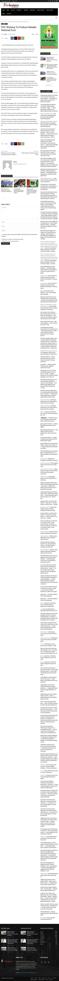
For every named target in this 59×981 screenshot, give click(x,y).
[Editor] (2, 34)
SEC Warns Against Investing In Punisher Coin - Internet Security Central (48, 543)
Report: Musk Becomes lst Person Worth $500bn (49, 425)
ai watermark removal (45, 437)
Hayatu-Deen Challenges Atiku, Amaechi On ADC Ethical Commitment (49, 146)
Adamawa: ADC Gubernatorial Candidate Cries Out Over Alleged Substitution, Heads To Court (32, 191)
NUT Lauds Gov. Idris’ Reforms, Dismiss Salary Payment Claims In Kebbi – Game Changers (48, 313)
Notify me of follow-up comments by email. (13, 239)
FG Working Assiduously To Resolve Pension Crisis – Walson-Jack (49, 496)
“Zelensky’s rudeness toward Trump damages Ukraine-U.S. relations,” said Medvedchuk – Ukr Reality (48, 615)
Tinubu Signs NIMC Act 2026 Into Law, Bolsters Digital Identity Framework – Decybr (48, 106)
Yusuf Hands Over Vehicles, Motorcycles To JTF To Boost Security (47, 334)
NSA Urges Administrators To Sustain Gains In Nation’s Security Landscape (48, 401)
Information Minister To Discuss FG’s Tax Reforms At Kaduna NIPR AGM (49, 795)
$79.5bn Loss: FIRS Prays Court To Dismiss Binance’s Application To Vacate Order (48, 604)
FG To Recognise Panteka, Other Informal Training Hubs (49, 464)
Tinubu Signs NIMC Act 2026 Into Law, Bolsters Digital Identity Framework (48, 109)
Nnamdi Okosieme (44, 911)
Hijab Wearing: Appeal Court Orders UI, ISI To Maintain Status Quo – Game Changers (49, 97)
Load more (48, 85)
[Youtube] (57, 1)
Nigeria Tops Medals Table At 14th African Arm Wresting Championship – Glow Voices (49, 484)
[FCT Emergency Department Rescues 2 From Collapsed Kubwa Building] (19, 183)
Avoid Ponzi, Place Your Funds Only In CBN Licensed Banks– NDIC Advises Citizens (48, 419)
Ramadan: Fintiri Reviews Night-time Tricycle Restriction (48, 226)
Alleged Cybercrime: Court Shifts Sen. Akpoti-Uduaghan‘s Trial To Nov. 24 (49, 375)
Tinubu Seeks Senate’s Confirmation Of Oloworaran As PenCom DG (48, 838)
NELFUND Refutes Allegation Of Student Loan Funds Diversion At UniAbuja (48, 237)
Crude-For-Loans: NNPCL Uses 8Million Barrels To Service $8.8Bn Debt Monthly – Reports (48, 899)
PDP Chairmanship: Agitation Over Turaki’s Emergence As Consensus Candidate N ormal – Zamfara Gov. (48, 346)
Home (2, 21)
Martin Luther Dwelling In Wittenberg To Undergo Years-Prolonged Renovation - (47, 727)
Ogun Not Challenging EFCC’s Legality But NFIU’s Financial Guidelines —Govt (47, 869)
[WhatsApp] (22, 38)
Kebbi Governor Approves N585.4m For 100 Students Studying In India (48, 740)
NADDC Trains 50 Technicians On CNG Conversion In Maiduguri (6, 190)
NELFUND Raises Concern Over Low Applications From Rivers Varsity (47, 560)
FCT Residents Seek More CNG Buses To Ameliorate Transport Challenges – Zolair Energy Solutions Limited (49, 213)
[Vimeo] (55, 1)
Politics (6, 23)
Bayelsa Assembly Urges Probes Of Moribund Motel (49, 913)
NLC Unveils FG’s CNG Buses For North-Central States (48, 673)
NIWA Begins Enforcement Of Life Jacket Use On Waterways (48, 478)
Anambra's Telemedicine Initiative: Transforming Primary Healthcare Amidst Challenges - (48, 577)
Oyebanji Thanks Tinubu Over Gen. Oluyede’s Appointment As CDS (48, 366)
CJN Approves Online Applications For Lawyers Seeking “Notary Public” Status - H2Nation (49, 392)
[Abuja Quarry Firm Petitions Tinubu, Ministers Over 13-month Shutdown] (43, 58)
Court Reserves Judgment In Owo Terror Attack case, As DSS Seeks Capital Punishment (49, 164)
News (6, 21)
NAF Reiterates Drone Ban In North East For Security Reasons (48, 711)
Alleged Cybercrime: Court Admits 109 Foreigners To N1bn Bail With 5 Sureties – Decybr (48, 819)
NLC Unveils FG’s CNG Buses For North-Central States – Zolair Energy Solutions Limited (49, 669)
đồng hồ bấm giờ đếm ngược (47, 429)
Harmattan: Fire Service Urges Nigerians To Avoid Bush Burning (48, 804)
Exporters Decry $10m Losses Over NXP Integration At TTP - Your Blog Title (48, 650)
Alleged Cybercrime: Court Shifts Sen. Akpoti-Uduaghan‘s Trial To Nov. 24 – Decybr (48, 372)
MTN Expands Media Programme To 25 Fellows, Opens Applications (48, 174)
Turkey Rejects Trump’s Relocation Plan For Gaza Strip (48, 680)
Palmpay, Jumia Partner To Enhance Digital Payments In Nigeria (49, 776)
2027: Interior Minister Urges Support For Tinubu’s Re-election (48, 180)
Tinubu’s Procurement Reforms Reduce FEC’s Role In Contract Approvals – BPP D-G (48, 135)
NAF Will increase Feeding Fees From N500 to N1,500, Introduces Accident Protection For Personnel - (49, 755)
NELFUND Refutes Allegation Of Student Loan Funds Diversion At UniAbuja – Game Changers (48, 232)
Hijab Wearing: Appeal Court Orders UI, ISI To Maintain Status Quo (48, 100)
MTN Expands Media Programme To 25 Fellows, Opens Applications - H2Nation (48, 170)
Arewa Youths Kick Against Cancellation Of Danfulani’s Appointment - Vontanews (47, 782)
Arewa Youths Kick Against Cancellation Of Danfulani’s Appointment (49, 786)
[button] (56, 17)
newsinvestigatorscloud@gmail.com (28, 972)
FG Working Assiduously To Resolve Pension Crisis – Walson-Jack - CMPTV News (49, 493)
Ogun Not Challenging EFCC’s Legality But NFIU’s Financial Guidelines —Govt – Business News (48, 864)
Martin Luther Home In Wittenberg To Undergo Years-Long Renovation (48, 731)
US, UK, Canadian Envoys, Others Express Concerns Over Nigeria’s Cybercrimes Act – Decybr (48, 566)
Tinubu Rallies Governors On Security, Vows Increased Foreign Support (48, 207)
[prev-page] (2, 198)
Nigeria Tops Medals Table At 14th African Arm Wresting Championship (48, 487)
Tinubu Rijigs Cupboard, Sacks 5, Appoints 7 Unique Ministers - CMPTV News (49, 844)
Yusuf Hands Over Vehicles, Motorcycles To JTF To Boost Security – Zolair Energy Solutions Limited (49, 329)
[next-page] (4, 198)
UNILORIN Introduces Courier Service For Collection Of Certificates (48, 749)
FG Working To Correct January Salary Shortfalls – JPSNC (48, 633)
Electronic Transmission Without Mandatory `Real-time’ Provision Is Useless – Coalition (48, 249)
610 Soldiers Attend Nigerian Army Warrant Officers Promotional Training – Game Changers (48, 381)
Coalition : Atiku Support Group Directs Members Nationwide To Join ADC (48, 551)
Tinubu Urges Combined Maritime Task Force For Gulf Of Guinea (48, 627)
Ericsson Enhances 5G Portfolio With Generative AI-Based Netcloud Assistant (48, 721)
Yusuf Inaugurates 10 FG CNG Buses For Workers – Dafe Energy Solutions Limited (49, 830)
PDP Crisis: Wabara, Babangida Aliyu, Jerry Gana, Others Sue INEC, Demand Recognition (48, 124)
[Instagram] (51, 1)
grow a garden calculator (46, 423)
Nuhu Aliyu (43, 594)
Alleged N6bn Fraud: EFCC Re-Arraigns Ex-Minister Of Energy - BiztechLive (48, 686)
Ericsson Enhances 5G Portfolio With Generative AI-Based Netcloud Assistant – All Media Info (48, 717)
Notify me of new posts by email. (11, 241)
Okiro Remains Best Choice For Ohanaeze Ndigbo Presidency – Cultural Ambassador (48, 766)
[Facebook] (48, 1)
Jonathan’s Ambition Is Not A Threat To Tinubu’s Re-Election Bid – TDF (49, 413)
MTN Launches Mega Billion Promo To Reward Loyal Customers (48, 537)
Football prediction (45, 356)
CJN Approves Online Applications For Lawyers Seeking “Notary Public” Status (48, 395)
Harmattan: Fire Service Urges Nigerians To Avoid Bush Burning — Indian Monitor (48, 810)
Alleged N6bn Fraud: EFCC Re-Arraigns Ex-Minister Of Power (48, 689)
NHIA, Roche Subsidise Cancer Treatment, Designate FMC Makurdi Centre (48, 508)
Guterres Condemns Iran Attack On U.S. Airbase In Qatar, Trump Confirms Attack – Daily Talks (48, 522)
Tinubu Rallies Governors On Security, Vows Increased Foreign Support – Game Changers (48, 203)
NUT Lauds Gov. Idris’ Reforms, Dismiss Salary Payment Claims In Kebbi (48, 317)
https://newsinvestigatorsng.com (20, 164)
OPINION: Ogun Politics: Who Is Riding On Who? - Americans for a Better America (48, 881)
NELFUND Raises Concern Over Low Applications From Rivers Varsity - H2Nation (48, 557)
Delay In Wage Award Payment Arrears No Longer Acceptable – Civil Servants (48, 307)
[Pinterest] (19, 38)
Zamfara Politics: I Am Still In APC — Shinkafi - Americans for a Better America (49, 514)
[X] (53, 1)
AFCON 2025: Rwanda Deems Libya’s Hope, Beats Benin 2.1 (49, 875)
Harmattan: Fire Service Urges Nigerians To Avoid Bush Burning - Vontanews (48, 801)
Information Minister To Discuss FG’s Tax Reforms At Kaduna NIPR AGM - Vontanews (49, 792)
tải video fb (43, 364)
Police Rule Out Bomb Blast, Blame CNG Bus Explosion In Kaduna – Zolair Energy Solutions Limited (48, 193)
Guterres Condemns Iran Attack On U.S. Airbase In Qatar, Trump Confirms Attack (48, 527)
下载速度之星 (43, 417)
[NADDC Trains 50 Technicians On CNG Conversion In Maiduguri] (7, 183)
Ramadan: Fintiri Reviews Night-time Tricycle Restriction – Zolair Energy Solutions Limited (49, 223)
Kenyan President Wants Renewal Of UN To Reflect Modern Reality (48, 439)
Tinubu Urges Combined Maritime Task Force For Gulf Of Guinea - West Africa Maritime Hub (49, 624)
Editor (5, 34)
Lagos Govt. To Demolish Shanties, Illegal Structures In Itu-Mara (48, 657)
